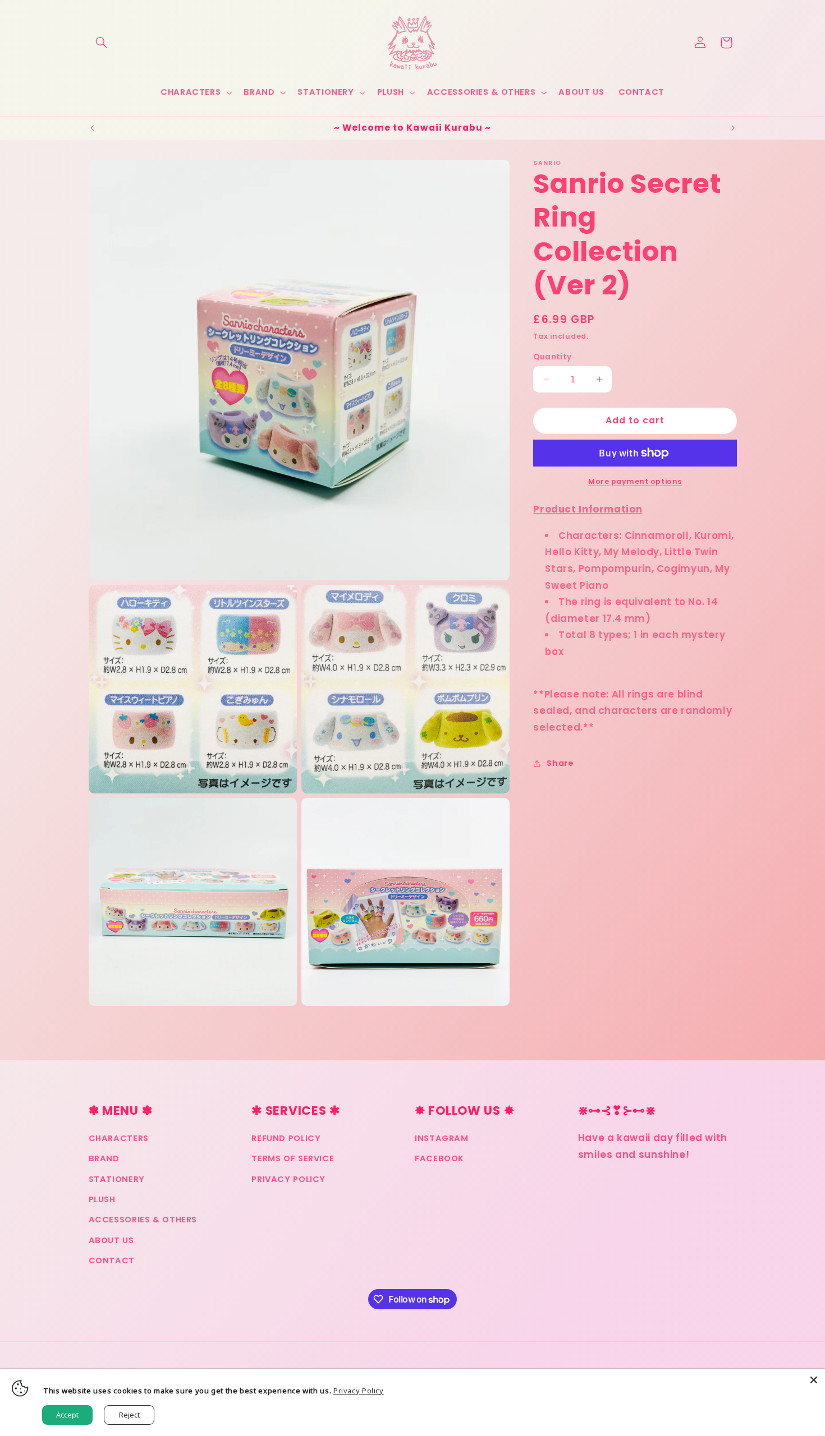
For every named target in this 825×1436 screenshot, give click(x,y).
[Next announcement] (733, 128)
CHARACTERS (119, 1138)
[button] (101, 43)
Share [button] (560, 762)
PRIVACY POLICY (288, 1179)
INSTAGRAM (442, 1138)
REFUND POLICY (285, 1138)
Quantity (552, 356)
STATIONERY (117, 1179)
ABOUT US (111, 1240)
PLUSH (102, 1199)
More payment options (635, 481)
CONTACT (112, 1261)
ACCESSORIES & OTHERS (143, 1220)
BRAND (104, 1159)
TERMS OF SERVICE (292, 1159)
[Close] (813, 1380)
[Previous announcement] (92, 128)
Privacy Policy (358, 1391)
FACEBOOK (439, 1159)
